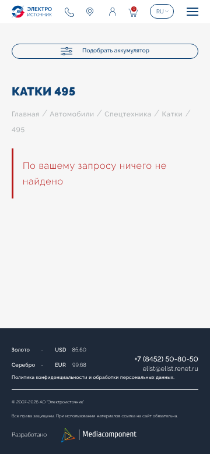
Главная (26, 114)
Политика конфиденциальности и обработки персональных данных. (93, 377)
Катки (172, 114)
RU (160, 12)
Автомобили (72, 114)
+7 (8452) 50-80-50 (166, 359)
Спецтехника (128, 114)
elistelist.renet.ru (170, 369)
